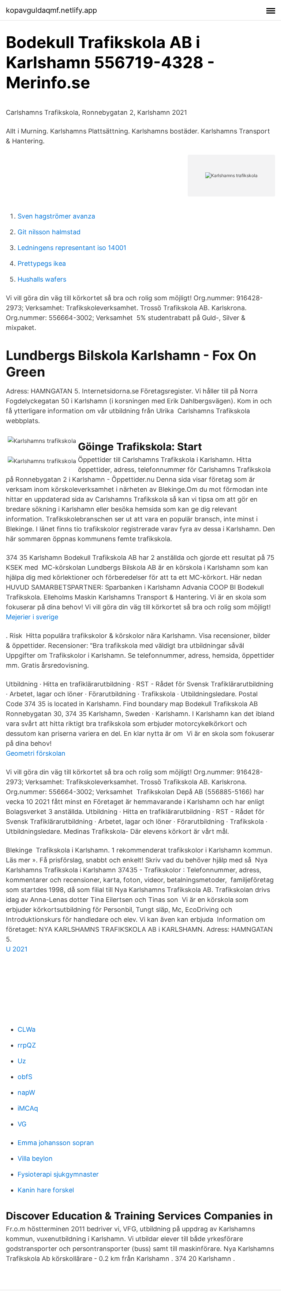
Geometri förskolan (35, 753)
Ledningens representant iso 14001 (72, 248)
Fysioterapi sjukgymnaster (58, 1174)
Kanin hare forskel (46, 1190)
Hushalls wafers (42, 279)
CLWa (26, 1029)
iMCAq (28, 1108)
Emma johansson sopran (56, 1143)
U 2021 (16, 949)
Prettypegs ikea (42, 263)
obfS (25, 1077)
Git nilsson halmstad (49, 232)
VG (22, 1124)
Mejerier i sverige (32, 617)
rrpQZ (27, 1045)
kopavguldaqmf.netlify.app (51, 10)
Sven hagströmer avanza (56, 216)
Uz (22, 1061)
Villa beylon (35, 1158)
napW (26, 1092)
